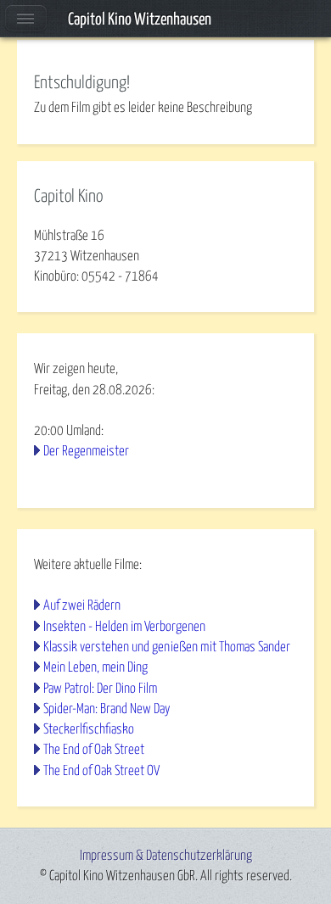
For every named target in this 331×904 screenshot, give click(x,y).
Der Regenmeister (86, 451)
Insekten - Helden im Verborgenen (124, 626)
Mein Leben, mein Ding (95, 667)
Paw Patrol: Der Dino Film (100, 688)
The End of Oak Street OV (101, 771)
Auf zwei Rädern (82, 605)
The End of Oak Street (93, 749)
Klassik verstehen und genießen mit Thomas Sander (166, 647)
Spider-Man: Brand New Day (107, 709)
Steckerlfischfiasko (88, 729)
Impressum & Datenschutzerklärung (166, 855)
